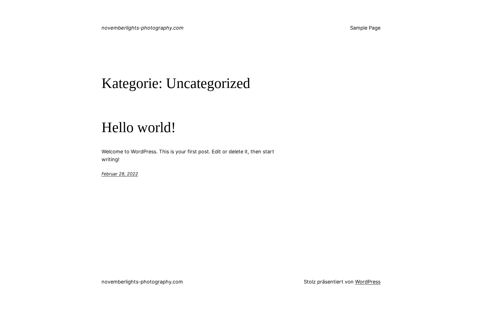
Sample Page (365, 28)
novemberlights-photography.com (143, 28)
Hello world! (139, 127)
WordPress (367, 282)
